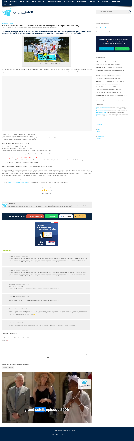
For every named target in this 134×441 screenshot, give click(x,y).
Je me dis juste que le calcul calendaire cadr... (112, 73)
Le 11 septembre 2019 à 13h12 (22, 284)
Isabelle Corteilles (38, 27)
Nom (48, 357)
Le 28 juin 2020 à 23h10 (17, 322)
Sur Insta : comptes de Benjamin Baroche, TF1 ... (116, 95)
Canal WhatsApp (7, 4)
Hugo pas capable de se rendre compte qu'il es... (111, 78)
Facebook (99, 126)
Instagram (99, 127)
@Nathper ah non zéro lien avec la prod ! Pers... (111, 92)
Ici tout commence (69, 1)
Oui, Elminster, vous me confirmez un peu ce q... (114, 81)
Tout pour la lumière (110, 115)
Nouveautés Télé (5, 23)
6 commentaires (54, 27)
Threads (98, 129)
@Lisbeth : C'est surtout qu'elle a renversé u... (111, 75)
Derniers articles (24, 1)
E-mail (48, 361)
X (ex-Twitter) (99, 124)
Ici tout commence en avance (102, 110)
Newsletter (105, 1)
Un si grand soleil (82, 1)
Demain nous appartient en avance (103, 107)
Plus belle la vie (94, 1)
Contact (64, 430)
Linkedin (98, 138)
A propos (73, 430)
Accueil (5, 1)
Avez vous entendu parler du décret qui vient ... (113, 100)
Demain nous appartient (54, 1)
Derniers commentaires (38, 1)
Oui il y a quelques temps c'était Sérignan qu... (111, 86)
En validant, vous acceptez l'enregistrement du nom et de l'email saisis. (15, 364)
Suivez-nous (13, 1)
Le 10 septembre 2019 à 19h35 (21, 256)
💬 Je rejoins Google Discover (122, 48)
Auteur (68, 430)
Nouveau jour (99, 115)
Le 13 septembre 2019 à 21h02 (20, 308)
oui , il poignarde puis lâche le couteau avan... (113, 61)
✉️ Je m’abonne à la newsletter (106, 48)
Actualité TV (11, 23)
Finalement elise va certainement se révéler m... (114, 70)
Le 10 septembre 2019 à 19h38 (21, 270)
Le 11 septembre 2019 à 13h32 (22, 296)
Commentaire (5, 340)
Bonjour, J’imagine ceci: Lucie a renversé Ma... (112, 67)
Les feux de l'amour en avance (102, 114)
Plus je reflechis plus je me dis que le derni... (112, 89)
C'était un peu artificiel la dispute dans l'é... (111, 84)
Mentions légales (58, 430)
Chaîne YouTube (115, 1)
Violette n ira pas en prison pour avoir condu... (112, 98)
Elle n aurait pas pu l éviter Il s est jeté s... (111, 64)
